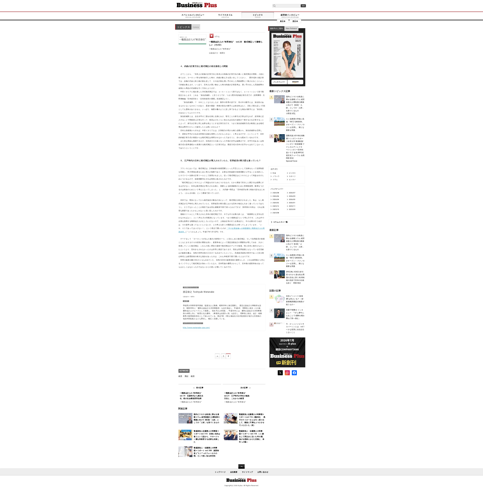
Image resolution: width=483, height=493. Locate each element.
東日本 (282, 21)
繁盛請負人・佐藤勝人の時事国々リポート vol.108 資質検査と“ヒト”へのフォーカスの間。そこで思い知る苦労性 (206, 452)
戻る (240, 468)
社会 (274, 173)
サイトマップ (247, 472)
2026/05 (292, 196)
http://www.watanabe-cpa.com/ (196, 328)
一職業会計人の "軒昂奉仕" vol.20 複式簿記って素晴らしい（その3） (236, 43)
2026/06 (276, 196)
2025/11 (292, 206)
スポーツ (292, 176)
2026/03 (292, 199)
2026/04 (276, 199)
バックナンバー (279, 82)
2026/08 (276, 193)
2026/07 (292, 193)
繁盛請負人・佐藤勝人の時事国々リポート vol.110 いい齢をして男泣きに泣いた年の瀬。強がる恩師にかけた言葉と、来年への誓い (251, 436)
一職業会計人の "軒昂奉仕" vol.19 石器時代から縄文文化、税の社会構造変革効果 (191, 396)
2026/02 (276, 203)
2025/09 (292, 209)
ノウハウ (276, 176)
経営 (180, 376)
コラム (217, 36)
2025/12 (276, 206)
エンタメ (292, 179)
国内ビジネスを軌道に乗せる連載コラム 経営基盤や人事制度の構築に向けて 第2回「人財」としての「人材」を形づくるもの (207, 418)
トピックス (258, 16)
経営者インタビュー (290, 16)
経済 (192, 376)
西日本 (295, 21)
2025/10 (276, 209)
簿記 (186, 376)
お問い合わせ (262, 472)
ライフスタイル (225, 16)
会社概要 (233, 472)
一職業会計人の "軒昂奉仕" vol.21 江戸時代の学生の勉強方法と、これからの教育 (236, 396)
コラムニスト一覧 (280, 222)
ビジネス (292, 173)
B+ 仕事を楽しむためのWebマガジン (197, 4)
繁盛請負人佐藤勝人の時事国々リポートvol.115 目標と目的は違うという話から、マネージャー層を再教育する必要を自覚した (207, 436)
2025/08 (276, 213)
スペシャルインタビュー (193, 16)
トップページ (220, 472)
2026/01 (292, 203)
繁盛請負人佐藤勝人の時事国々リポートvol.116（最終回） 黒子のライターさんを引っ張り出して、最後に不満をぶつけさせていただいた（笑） (252, 419)
